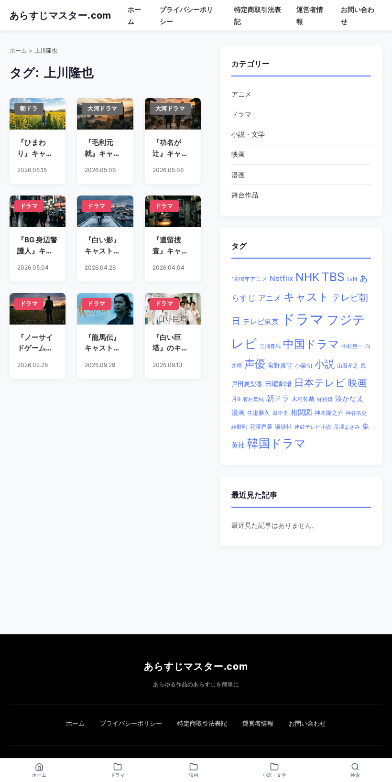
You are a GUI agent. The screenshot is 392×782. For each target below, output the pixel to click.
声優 (254, 364)
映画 (238, 154)
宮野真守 (280, 365)
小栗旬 (303, 365)
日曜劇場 (278, 384)
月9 (235, 399)
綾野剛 (239, 427)
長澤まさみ (347, 427)
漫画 (238, 175)
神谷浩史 (356, 413)
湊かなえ (349, 398)
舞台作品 (244, 195)
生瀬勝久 (258, 413)
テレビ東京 (261, 321)
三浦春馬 (270, 346)
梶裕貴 (325, 399)
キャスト (306, 296)
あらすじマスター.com (196, 666)
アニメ (241, 94)
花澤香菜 (261, 427)
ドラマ (241, 114)
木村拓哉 (303, 398)
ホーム (18, 50)
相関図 (301, 412)
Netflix (281, 278)
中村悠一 (352, 346)
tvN (352, 278)
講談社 (283, 426)
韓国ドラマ (276, 443)
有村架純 (253, 399)
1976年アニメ (249, 278)
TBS (333, 277)
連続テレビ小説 (312, 427)
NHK (307, 277)
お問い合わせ (307, 723)
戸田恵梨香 (246, 384)
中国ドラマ (311, 343)
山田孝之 (347, 365)
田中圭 (280, 413)
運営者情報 (257, 723)
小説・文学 (248, 134)
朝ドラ (277, 398)
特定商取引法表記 (202, 723)
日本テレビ (320, 383)
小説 (325, 364)
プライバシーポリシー (131, 723)
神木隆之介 (329, 412)
